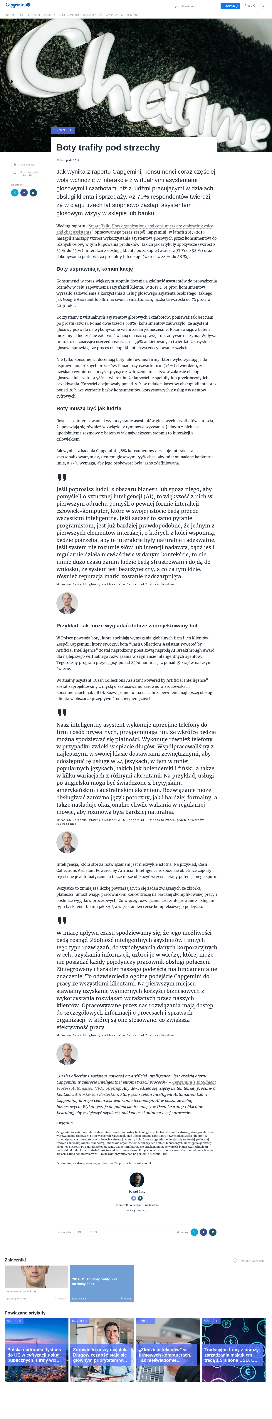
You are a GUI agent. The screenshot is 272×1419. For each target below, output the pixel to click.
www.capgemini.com (99, 1163)
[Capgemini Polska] (18, 9)
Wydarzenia (114, 15)
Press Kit (250, 5)
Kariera (49, 15)
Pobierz (62, 1298)
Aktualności (14, 15)
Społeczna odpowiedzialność (80, 15)
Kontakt (133, 15)
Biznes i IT (33, 15)
